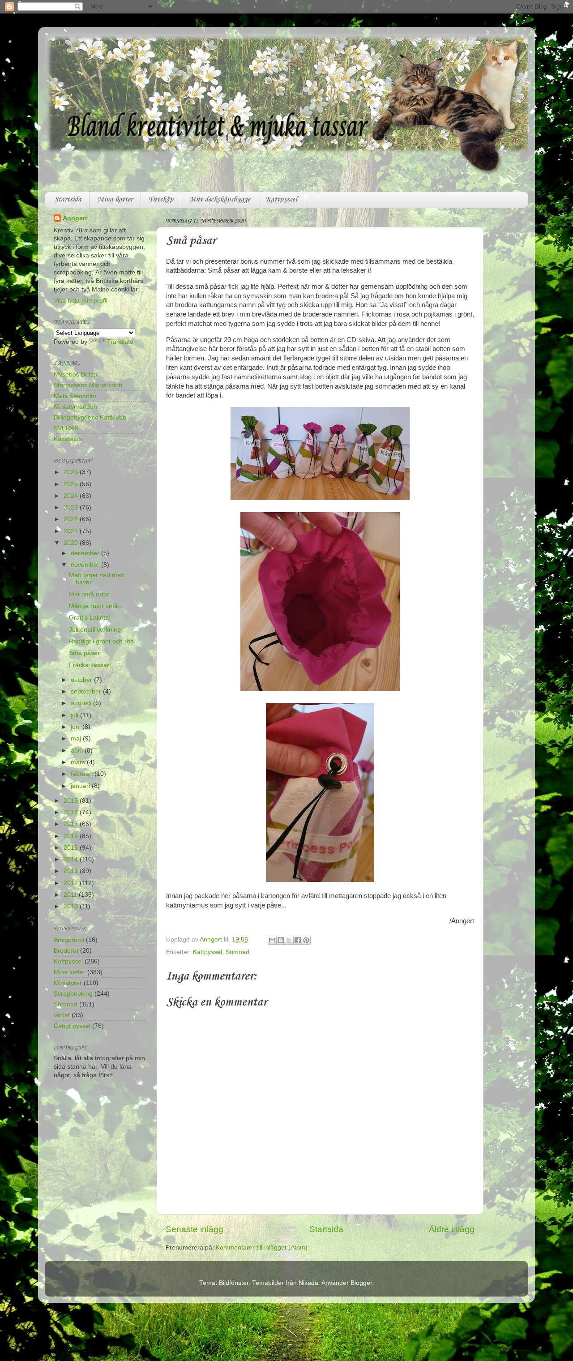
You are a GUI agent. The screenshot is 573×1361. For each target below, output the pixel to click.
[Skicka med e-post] (272, 940)
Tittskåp (161, 200)
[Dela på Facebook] (297, 940)
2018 (72, 812)
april (78, 750)
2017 (72, 824)
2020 (72, 542)
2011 (71, 894)
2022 (72, 519)
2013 (72, 871)
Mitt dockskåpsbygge (219, 200)
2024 (72, 495)
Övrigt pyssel (72, 1026)
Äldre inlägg (452, 1229)
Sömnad (237, 952)
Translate (120, 341)
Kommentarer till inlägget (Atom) (262, 1247)
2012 (72, 883)
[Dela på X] (289, 940)
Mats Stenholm (75, 396)
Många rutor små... (96, 606)
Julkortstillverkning (95, 629)
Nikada (308, 1283)
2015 (72, 847)
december (86, 553)
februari (82, 773)
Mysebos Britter (76, 374)
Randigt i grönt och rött (101, 641)
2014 (72, 859)
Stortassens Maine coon (88, 385)
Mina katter (115, 200)
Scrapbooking (73, 993)
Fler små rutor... (91, 594)
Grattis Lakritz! (89, 617)
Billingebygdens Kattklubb (90, 417)
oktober (82, 679)
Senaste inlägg (194, 1229)
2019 (72, 800)
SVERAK (66, 428)
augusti (82, 703)
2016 (72, 836)
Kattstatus (68, 439)
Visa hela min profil (80, 300)
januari (81, 786)
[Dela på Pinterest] (306, 940)
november (86, 564)
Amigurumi (69, 940)
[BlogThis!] (280, 940)
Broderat (66, 950)
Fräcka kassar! (90, 665)
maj (77, 738)
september (87, 691)
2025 (72, 484)
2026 (72, 472)
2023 (72, 507)
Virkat (62, 1015)
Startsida (67, 200)
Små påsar (84, 653)
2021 (72, 531)
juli (75, 715)
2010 (72, 906)
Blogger (361, 1283)
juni (76, 726)
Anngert (75, 218)
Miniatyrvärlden (75, 406)
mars (79, 762)
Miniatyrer (68, 983)
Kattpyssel (281, 200)
